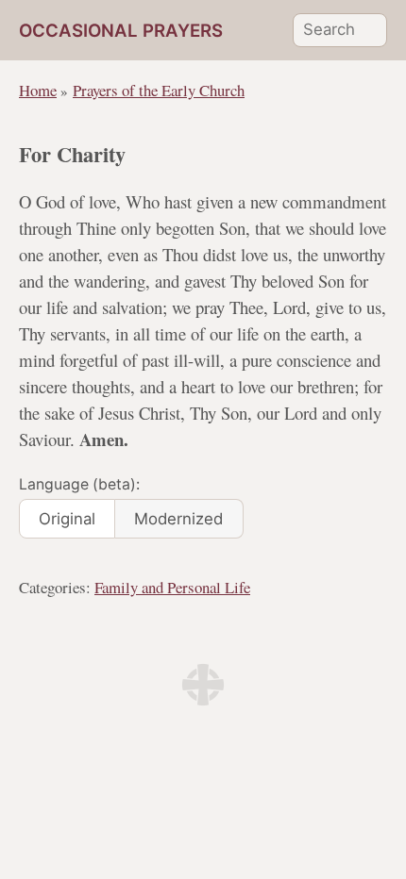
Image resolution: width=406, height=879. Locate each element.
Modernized (178, 518)
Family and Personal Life (172, 587)
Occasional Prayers (121, 30)
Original (67, 518)
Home (38, 90)
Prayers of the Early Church (159, 90)
